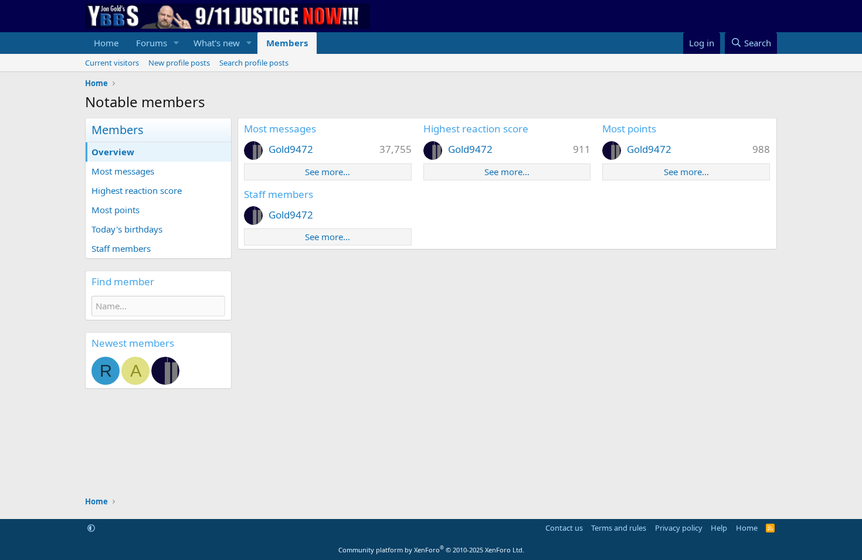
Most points (115, 210)
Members (287, 43)
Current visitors (112, 62)
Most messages (122, 171)
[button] (176, 43)
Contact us (564, 528)
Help (719, 528)
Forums (151, 43)
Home (106, 43)
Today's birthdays (126, 229)
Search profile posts (254, 62)
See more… (327, 171)
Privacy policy (679, 528)
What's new (217, 43)
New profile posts (179, 62)
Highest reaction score (136, 190)
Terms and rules (618, 528)
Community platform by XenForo (431, 549)
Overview (112, 152)
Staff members (121, 248)
